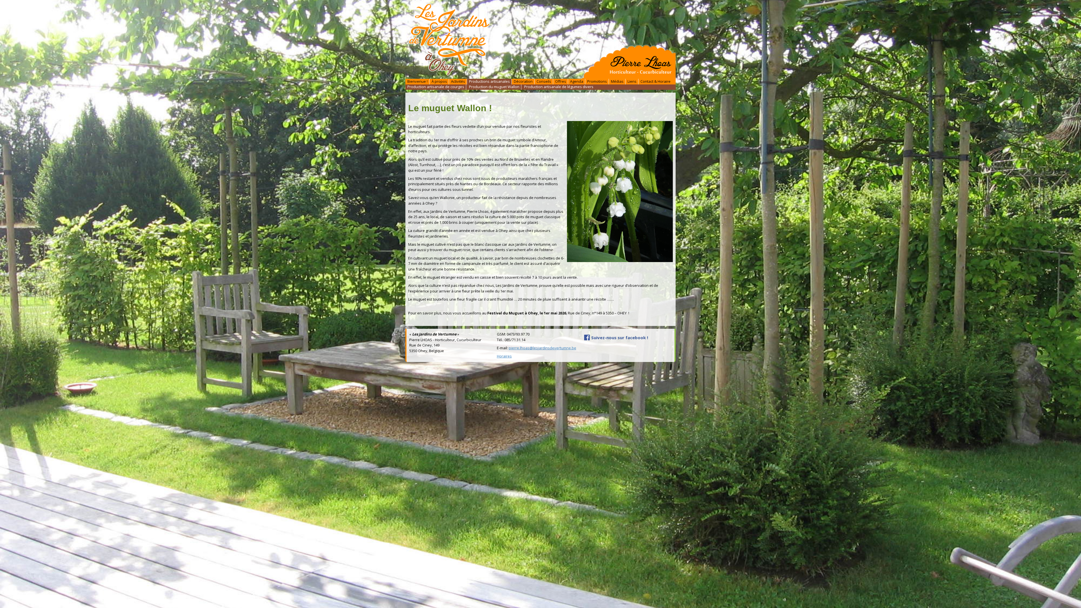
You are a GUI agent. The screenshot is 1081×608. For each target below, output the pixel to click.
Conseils (544, 81)
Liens (631, 81)
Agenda (576, 81)
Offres (560, 81)
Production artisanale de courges (435, 87)
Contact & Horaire (655, 81)
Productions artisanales (489, 81)
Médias (617, 81)
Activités (458, 81)
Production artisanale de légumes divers (558, 87)
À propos (439, 81)
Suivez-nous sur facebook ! (619, 337)
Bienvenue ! (417, 81)
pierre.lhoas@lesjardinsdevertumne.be (542, 347)
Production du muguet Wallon (494, 87)
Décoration (523, 81)
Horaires (504, 356)
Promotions (597, 81)
